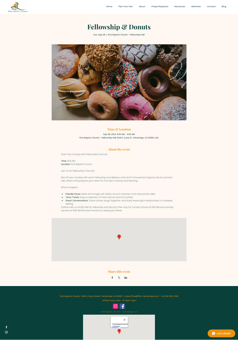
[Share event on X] (119, 278)
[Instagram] (6, 332)
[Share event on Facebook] (112, 278)
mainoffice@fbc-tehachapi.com (142, 296)
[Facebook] (6, 327)
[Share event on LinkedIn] (126, 278)
